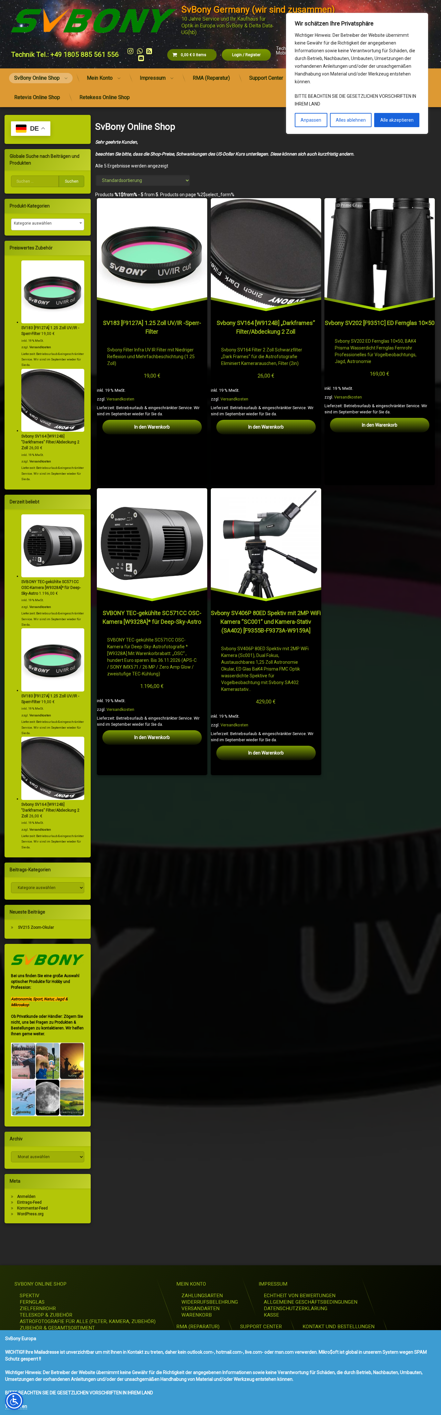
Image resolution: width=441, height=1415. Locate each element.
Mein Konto (100, 78)
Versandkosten (120, 399)
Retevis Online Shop (37, 97)
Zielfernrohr (38, 1308)
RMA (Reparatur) (211, 78)
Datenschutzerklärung (295, 1308)
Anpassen (311, 120)
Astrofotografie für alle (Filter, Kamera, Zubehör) (88, 1321)
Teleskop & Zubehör (46, 1315)
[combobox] (48, 224)
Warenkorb (196, 1315)
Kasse (271, 1315)
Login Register (246, 55)
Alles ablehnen (351, 120)
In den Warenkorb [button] (152, 427)
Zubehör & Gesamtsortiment (57, 1328)
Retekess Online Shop (104, 97)
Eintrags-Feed (29, 1202)
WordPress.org (30, 1214)
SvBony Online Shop (37, 78)
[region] (357, 73)
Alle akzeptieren (397, 120)
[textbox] (47, 223)
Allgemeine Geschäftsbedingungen (310, 1302)
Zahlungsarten (202, 1296)
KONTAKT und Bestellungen (338, 1326)
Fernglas (32, 1302)
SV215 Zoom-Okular (36, 927)
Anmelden (26, 1196)
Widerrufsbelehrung (209, 1302)
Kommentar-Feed (32, 1208)
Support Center (266, 78)
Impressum (153, 78)
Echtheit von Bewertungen (299, 1296)
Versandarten (200, 1308)
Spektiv (29, 1296)
